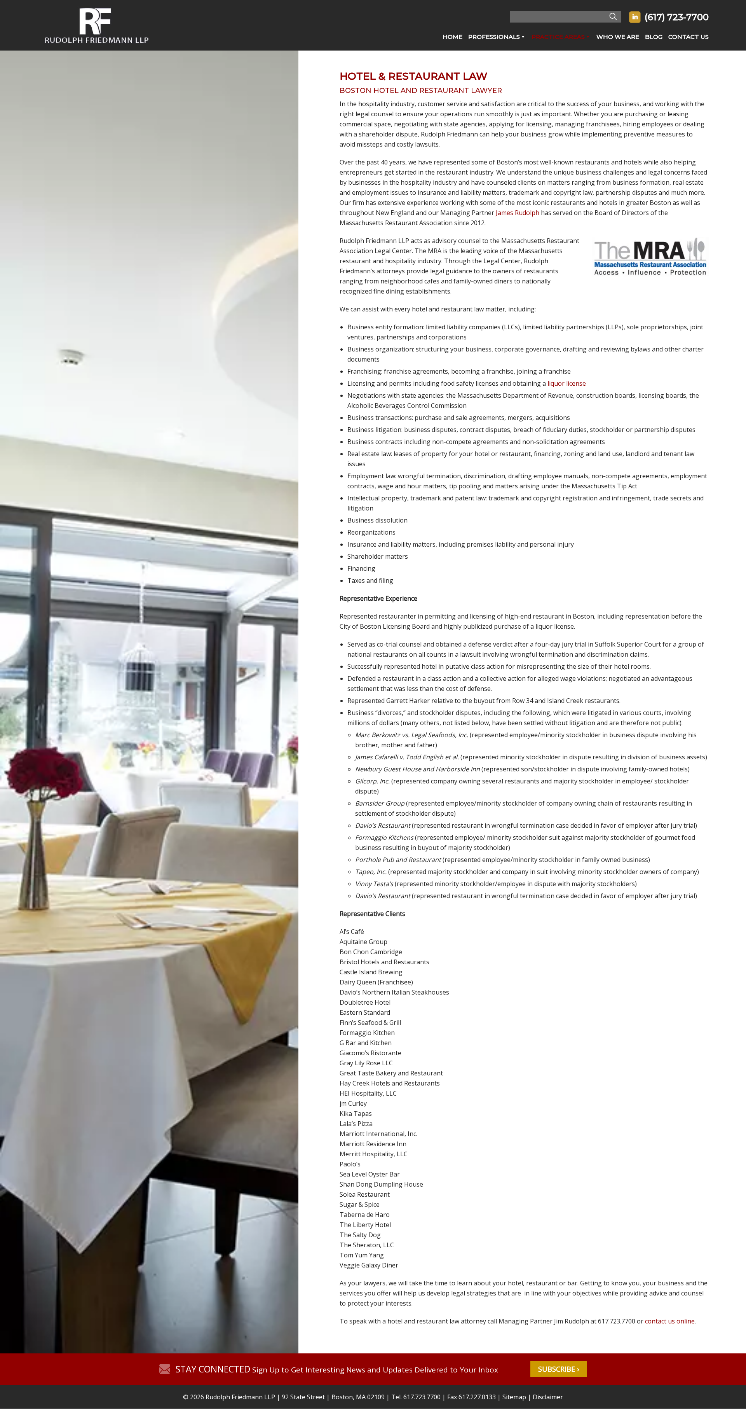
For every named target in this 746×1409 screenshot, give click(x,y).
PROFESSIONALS (494, 36)
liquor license (566, 383)
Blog (653, 36)
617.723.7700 (422, 1397)
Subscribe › (558, 1369)
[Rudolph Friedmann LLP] (96, 48)
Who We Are (617, 36)
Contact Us (688, 36)
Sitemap (514, 1397)
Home (452, 36)
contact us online (670, 1321)
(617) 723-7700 (677, 17)
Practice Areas (558, 36)
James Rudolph (517, 212)
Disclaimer (548, 1397)
